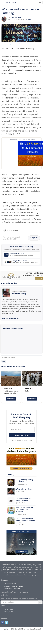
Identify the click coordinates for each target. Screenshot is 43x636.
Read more (10, 398)
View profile (21, 19)
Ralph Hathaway (16, 17)
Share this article (35, 238)
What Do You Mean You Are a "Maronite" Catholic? (24, 510)
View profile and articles (11, 318)
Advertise (7, 586)
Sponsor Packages (17, 586)
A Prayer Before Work (24, 489)
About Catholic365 (10, 583)
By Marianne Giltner (21, 484)
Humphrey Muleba (10, 44)
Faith (3, 361)
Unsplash (19, 44)
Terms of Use (8, 609)
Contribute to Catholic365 (12, 588)
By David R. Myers (21, 514)
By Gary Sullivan (20, 502)
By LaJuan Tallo (20, 525)
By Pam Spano (20, 491)
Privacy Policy (8, 612)
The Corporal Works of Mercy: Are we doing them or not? (25, 521)
